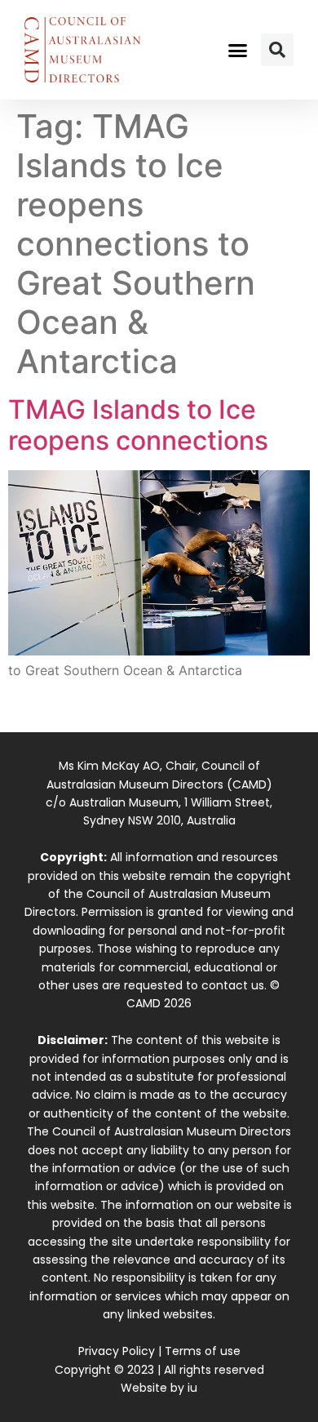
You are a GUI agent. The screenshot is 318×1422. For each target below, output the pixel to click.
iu (192, 1388)
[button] (238, 49)
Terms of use (203, 1351)
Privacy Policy (116, 1351)
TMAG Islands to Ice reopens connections (138, 424)
